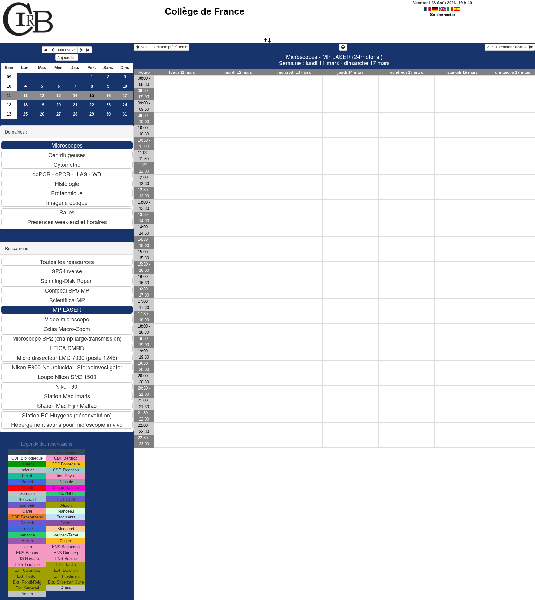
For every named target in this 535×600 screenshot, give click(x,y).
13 (58, 95)
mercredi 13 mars (294, 72)
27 (58, 114)
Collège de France (205, 11)
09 (9, 77)
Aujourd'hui (66, 57)
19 (42, 105)
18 (25, 105)
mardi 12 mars (238, 72)
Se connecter (442, 14)
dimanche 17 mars (512, 72)
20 (58, 105)
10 (9, 86)
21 (75, 105)
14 (75, 95)
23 (108, 105)
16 (108, 95)
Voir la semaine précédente (163, 47)
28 (75, 114)
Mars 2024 (67, 49)
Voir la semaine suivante (507, 47)
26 (42, 114)
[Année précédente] (45, 49)
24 (125, 105)
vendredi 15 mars (406, 72)
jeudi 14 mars (350, 72)
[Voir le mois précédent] (52, 49)
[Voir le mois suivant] (81, 49)
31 (125, 114)
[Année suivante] (88, 49)
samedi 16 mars (462, 72)
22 (91, 105)
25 (25, 114)
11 (9, 95)
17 (125, 95)
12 (42, 95)
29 (91, 114)
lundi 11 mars (182, 72)
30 (108, 114)
